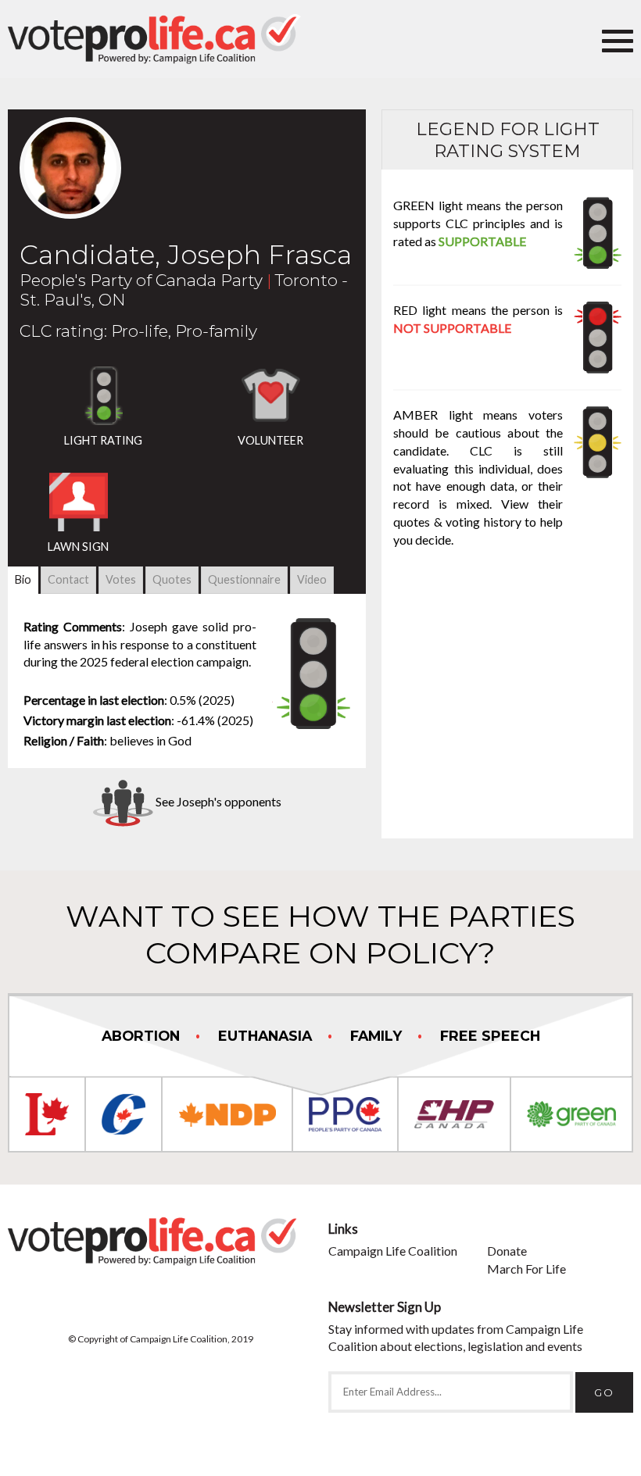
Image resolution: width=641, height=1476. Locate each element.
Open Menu (617, 39)
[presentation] (23, 579)
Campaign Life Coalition (392, 1250)
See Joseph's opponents (217, 801)
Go (604, 1392)
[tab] (23, 580)
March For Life (526, 1268)
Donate (507, 1250)
